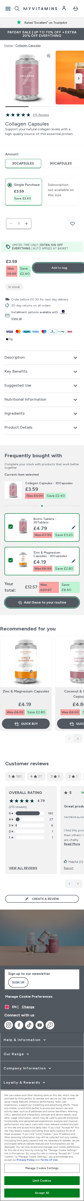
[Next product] (78, 738)
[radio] (23, 163)
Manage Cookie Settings (42, 1168)
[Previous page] (69, 883)
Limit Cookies (42, 1180)
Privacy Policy (26, 1159)
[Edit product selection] (73, 527)
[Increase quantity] (26, 223)
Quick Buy (29, 723)
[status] (19, 223)
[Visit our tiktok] (29, 1025)
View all (16, 318)
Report (68, 868)
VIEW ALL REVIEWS (23, 868)
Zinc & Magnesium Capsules (26, 691)
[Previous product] (69, 738)
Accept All (42, 1193)
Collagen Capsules (28, 45)
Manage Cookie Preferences (29, 996)
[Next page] (78, 883)
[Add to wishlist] (72, 224)
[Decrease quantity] (11, 223)
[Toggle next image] (78, 78)
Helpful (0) (75, 861)
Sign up (18, 982)
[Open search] (17, 9)
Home (8, 45)
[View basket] (75, 8)
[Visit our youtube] (39, 1025)
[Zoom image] (48, 55)
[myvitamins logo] (40, 8)
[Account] (64, 9)
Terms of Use (49, 1159)
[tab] (23, 192)
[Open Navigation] (8, 8)
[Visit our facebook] (19, 1025)
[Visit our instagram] (8, 1025)
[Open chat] (50, 1025)
